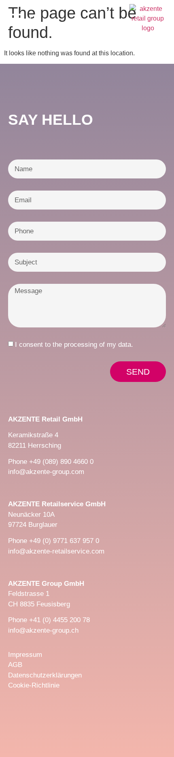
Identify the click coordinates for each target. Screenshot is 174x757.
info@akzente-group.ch (43, 630)
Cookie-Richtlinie (33, 685)
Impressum (25, 654)
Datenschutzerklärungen (45, 675)
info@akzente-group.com (46, 472)
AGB (15, 665)
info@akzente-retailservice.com (56, 551)
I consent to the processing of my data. (74, 344)
